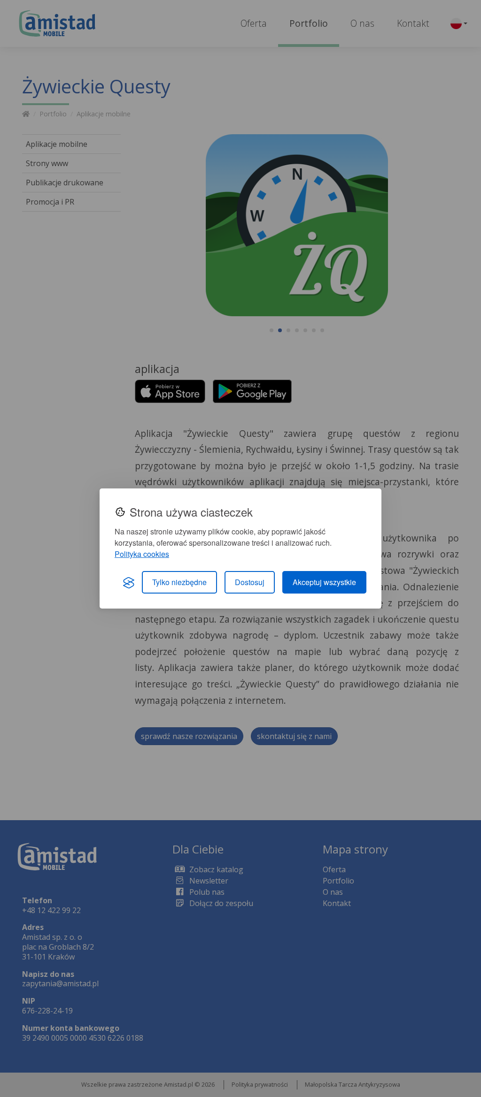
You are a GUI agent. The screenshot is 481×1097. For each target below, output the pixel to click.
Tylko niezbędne (179, 582)
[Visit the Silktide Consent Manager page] (128, 582)
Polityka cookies (142, 553)
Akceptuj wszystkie (324, 582)
